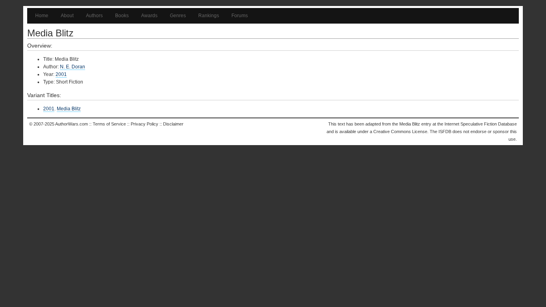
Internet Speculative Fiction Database (480, 124)
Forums (239, 15)
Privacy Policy (144, 124)
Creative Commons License (400, 131)
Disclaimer (173, 124)
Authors (94, 15)
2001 (61, 74)
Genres (178, 15)
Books (122, 15)
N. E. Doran (72, 67)
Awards (149, 15)
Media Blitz (69, 109)
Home (41, 15)
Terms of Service (109, 124)
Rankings (208, 15)
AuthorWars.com (71, 124)
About (67, 15)
